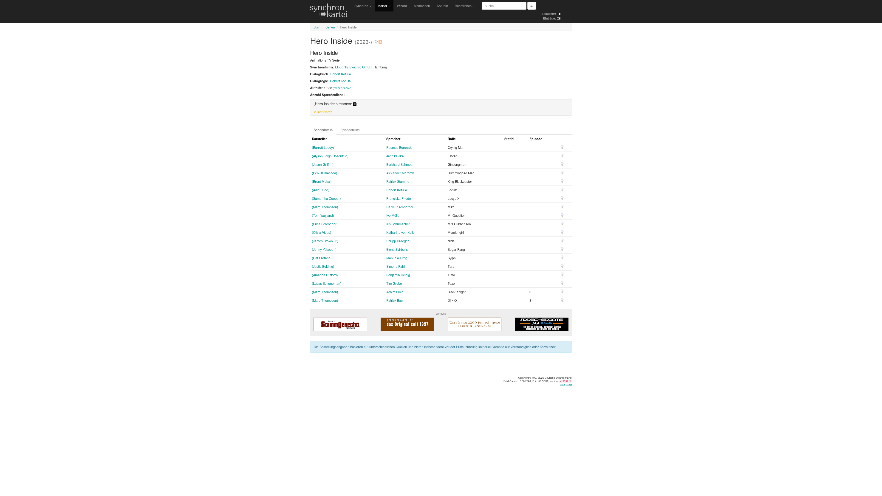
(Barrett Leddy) (323, 147)
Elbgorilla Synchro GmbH (353, 67)
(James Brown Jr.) (325, 241)
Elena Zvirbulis (397, 249)
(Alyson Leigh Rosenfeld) (330, 156)
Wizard (402, 5)
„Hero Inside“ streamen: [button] (333, 104)
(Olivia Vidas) (321, 232)
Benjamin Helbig (398, 275)
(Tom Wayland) (323, 215)
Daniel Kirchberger (399, 207)
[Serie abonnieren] (380, 40)
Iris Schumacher (398, 224)
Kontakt (442, 5)
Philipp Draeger (397, 241)
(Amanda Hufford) (325, 275)
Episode (535, 138)
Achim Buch (395, 292)
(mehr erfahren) (342, 88)
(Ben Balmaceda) (324, 173)
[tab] (441, 107)
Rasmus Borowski (399, 147)
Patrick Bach (395, 300)
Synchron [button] (361, 5)
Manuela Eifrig (396, 258)
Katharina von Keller (401, 232)
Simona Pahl (395, 266)
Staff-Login (566, 384)
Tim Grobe (394, 283)
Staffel (509, 138)
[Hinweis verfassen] (376, 40)
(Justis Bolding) (323, 266)
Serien (330, 27)
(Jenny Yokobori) (324, 249)
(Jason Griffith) (323, 164)
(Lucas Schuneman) (326, 283)
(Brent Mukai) (322, 181)
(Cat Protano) (322, 258)
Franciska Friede (398, 198)
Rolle (452, 138)
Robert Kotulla (340, 74)
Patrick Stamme (397, 181)
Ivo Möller (393, 215)
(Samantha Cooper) (326, 198)
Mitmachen (422, 5)
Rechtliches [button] (463, 5)
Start (317, 27)
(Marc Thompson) (325, 207)
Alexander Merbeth (400, 173)
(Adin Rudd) (320, 190)
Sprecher (393, 138)
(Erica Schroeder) (325, 224)
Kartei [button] (383, 5)
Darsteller (319, 138)
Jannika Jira (395, 156)
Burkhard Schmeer (400, 164)
